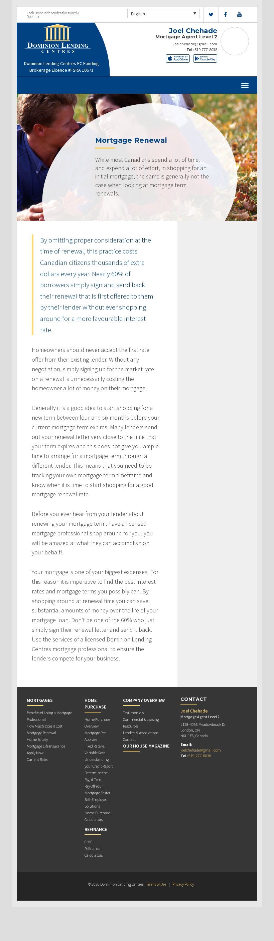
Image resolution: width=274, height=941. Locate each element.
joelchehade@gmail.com (195, 43)
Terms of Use (156, 884)
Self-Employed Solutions (96, 803)
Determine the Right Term (96, 776)
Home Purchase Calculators (97, 816)
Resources (130, 726)
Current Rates (37, 759)
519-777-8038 (205, 49)
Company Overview (144, 700)
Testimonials (133, 712)
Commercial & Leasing (141, 719)
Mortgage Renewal (41, 732)
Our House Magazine (146, 746)
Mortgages (40, 700)
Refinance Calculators (94, 852)
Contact (129, 739)
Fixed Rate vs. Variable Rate (95, 749)
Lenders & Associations (140, 732)
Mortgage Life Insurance (46, 746)
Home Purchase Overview (97, 723)
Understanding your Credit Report (99, 763)
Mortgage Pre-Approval (96, 736)
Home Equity (37, 739)
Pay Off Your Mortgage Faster (97, 789)
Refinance (96, 829)
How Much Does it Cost (44, 726)
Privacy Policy (183, 884)
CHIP (88, 841)
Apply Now (35, 752)
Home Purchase (95, 703)
